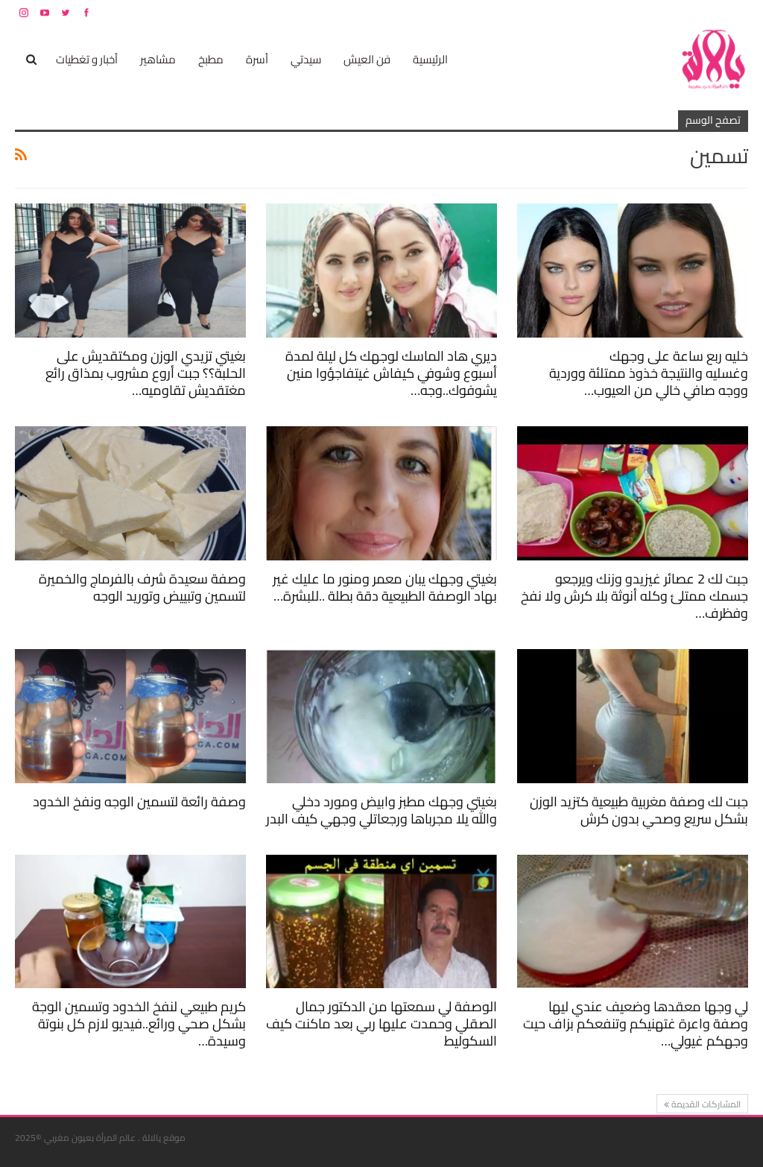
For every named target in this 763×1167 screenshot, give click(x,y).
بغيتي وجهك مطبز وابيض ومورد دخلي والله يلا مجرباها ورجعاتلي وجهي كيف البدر (381, 810)
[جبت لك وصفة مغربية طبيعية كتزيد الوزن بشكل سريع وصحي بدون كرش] (632, 716)
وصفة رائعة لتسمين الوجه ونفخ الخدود (139, 801)
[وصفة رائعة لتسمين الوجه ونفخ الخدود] (130, 716)
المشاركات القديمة (705, 1104)
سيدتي (306, 59)
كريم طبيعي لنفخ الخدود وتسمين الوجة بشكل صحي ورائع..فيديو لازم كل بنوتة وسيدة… (139, 1023)
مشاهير (158, 59)
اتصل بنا (653, 12)
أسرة (257, 59)
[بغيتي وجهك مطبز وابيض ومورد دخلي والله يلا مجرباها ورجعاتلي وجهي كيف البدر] (381, 716)
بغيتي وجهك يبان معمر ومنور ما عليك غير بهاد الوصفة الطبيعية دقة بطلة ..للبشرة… (385, 587)
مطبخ (211, 59)
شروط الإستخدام (605, 12)
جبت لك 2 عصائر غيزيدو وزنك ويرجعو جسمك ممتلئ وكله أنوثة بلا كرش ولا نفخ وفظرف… (634, 595)
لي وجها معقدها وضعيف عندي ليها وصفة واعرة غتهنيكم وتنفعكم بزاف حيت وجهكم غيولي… (635, 1023)
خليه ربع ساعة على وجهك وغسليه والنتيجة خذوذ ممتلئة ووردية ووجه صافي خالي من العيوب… (648, 373)
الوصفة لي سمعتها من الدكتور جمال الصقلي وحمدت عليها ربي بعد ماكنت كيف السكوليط (381, 1023)
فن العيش (366, 59)
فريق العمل (695, 12)
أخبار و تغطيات (87, 59)
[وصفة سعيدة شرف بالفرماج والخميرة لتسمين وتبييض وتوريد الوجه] (130, 493)
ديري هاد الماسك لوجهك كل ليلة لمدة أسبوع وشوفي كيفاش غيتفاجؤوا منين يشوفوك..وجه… (391, 373)
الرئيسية (430, 59)
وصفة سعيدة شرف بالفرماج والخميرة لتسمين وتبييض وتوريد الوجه (142, 587)
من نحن (736, 12)
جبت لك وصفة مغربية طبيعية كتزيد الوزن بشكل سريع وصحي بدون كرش (639, 810)
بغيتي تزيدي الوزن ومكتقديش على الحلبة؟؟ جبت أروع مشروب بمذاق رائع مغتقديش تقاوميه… (145, 373)
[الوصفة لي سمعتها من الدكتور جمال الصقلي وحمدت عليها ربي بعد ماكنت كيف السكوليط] (381, 922)
